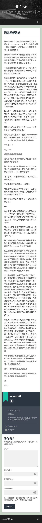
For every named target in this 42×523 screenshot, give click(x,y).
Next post (11, 430)
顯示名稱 (7, 470)
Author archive (12, 401)
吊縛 (19, 418)
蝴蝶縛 (19, 420)
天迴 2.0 (21, 6)
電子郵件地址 (9, 479)
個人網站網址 (8, 488)
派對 (11, 420)
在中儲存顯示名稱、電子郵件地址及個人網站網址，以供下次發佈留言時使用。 (20, 499)
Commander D (13, 418)
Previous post (12, 426)
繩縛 (15, 420)
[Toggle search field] (38, 22)
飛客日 (25, 420)
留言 (6, 449)
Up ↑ (38, 519)
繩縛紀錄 (11, 414)
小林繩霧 (25, 418)
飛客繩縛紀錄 (12, 32)
